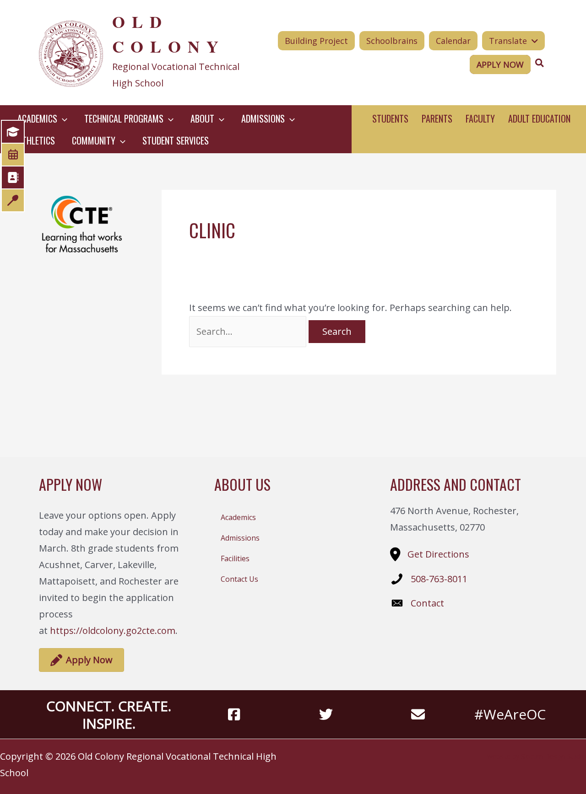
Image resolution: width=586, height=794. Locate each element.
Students (390, 118)
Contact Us (239, 579)
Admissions (240, 538)
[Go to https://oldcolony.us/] (140, 52)
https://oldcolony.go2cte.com (112, 630)
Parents (437, 118)
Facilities (235, 558)
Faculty (480, 118)
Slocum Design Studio (553, 756)
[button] (62, 118)
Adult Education (539, 118)
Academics (238, 517)
